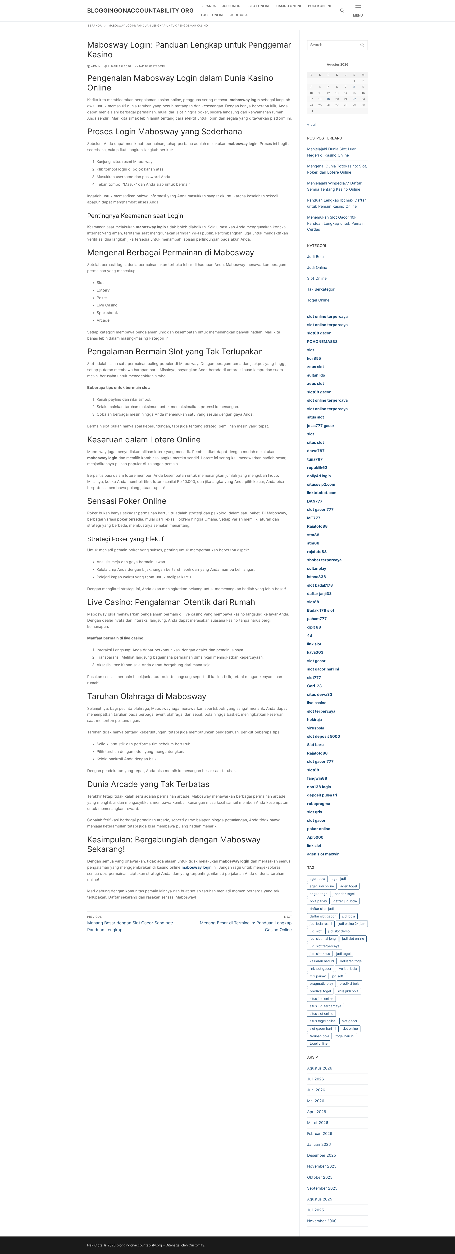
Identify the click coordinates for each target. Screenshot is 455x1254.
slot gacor (349, 1021)
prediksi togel (320, 991)
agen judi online (322, 886)
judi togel (343, 954)
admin (95, 66)
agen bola (317, 878)
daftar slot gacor (323, 916)
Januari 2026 (319, 1144)
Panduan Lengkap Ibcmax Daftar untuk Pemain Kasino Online (336, 203)
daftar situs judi (322, 909)
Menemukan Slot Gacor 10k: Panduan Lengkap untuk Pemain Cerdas (335, 223)
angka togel (319, 894)
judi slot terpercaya (325, 946)
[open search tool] (342, 11)
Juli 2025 (315, 1210)
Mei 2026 (315, 1100)
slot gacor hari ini (323, 1028)
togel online (319, 1043)
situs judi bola (347, 991)
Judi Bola (315, 256)
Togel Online (318, 300)
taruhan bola (319, 1036)
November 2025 (322, 1166)
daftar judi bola (345, 901)
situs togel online (323, 1021)
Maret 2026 (317, 1122)
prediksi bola (349, 983)
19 (328, 99)
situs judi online (321, 999)
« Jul (311, 124)
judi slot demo (339, 931)
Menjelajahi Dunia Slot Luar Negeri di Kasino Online (331, 152)
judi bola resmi (321, 923)
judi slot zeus (320, 954)
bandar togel (345, 894)
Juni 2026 (316, 1090)
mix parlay (318, 976)
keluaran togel (351, 961)
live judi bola (347, 968)
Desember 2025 (321, 1155)
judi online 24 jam (351, 923)
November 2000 (322, 1220)
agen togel (348, 886)
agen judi (339, 878)
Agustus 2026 (319, 1068)
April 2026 (316, 1111)
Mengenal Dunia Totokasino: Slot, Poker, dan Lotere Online (337, 169)
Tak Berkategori (151, 66)
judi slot (316, 931)
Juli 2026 (315, 1079)
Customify (196, 1245)
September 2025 (322, 1188)
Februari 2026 (319, 1133)
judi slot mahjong (323, 938)
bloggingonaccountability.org (140, 10)
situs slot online (321, 1013)
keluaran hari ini (322, 961)
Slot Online (317, 278)
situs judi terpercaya (325, 1006)
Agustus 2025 (319, 1199)
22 (354, 99)
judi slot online (353, 938)
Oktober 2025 (319, 1177)
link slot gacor (320, 968)
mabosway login (197, 867)
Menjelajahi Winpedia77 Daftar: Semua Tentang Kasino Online (335, 186)
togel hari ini (345, 1036)
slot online (350, 1028)
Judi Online (317, 267)
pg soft (337, 976)
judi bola (348, 916)
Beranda (95, 25)
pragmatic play (321, 983)
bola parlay (318, 901)
